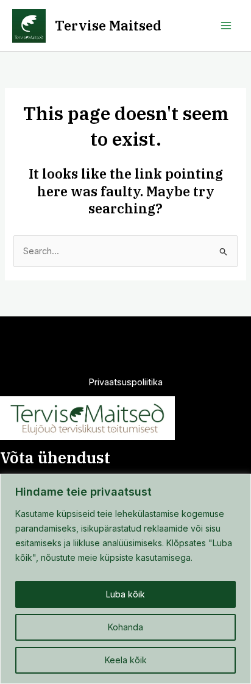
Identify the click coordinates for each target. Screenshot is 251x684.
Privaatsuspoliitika (125, 382)
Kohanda (125, 627)
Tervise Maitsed (108, 25)
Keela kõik (126, 660)
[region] (125, 579)
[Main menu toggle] (226, 25)
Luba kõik (125, 594)
